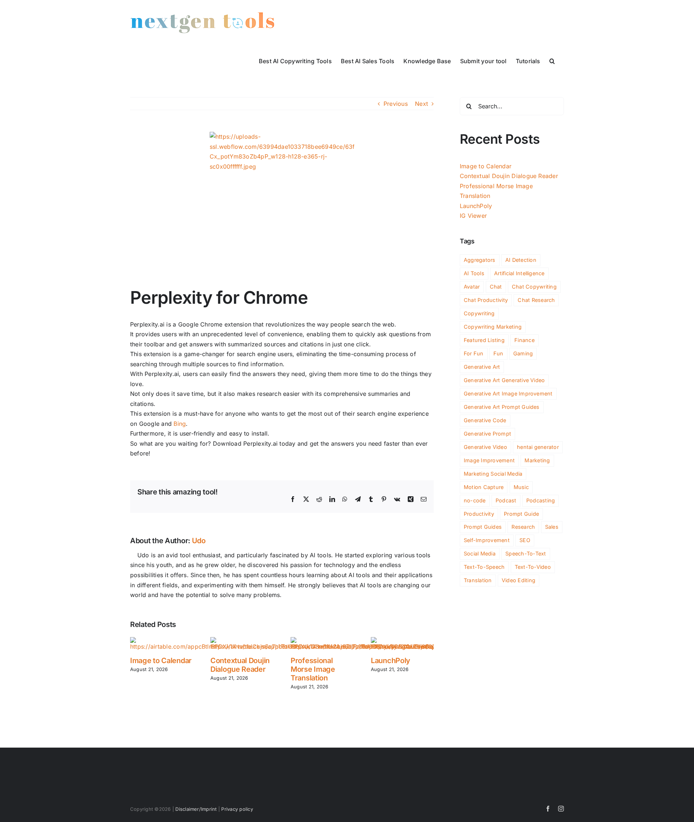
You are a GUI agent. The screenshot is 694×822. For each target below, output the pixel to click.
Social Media (480, 553)
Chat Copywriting (534, 287)
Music (521, 487)
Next (421, 103)
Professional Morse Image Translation (313, 669)
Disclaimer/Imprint (196, 809)
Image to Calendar (161, 660)
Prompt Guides (483, 527)
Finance (524, 340)
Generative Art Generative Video (504, 380)
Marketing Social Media (493, 474)
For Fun (474, 353)
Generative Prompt (487, 434)
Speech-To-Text (525, 553)
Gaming (523, 353)
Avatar (472, 287)
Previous (396, 103)
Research (523, 527)
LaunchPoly (390, 660)
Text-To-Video (533, 567)
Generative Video (485, 447)
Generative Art (482, 367)
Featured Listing (484, 340)
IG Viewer (473, 215)
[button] (552, 60)
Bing (180, 423)
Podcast (506, 500)
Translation (478, 580)
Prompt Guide (521, 514)
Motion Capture (484, 487)
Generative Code (485, 420)
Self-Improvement (487, 540)
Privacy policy (237, 809)
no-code (475, 500)
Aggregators (480, 260)
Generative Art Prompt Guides (502, 407)
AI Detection (520, 260)
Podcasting (540, 500)
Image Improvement (489, 460)
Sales (551, 527)
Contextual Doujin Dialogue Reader (240, 665)
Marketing (537, 460)
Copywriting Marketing (493, 327)
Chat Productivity (486, 300)
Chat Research (536, 300)
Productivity (479, 514)
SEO (524, 540)
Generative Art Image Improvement (508, 393)
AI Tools (474, 273)
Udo (199, 540)
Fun (498, 353)
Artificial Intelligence (519, 273)
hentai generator (538, 447)
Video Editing (518, 580)
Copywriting (479, 313)
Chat (496, 287)
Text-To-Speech (484, 567)
